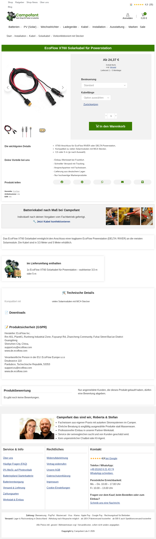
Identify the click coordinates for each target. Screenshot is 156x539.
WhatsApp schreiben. (101, 473)
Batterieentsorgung (13, 481)
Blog (10, 7)
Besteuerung (88, 79)
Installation (99, 26)
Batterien (14, 26)
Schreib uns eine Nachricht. (105, 503)
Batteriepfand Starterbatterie (18, 476)
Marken (133, 26)
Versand (113, 67)
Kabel (84, 26)
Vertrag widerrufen (56, 464)
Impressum (52, 481)
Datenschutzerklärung (58, 476)
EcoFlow (16, 191)
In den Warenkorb (112, 126)
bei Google (111, 458)
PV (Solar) (30, 26)
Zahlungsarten (11, 493)
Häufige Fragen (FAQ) (15, 464)
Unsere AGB (53, 470)
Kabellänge (87, 92)
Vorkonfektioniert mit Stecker (68, 36)
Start (9, 36)
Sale (142, 26)
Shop (10, 2)
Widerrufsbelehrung (57, 458)
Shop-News (32, 2)
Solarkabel (44, 36)
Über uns (44, 2)
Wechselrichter (50, 26)
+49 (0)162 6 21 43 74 (102, 469)
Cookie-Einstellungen (58, 487)
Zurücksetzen (90, 104)
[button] (8, 88)
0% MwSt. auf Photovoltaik (17, 470)
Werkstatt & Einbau (13, 499)
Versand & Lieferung (14, 487)
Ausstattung (117, 26)
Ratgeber (19, 2)
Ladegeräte (70, 26)
